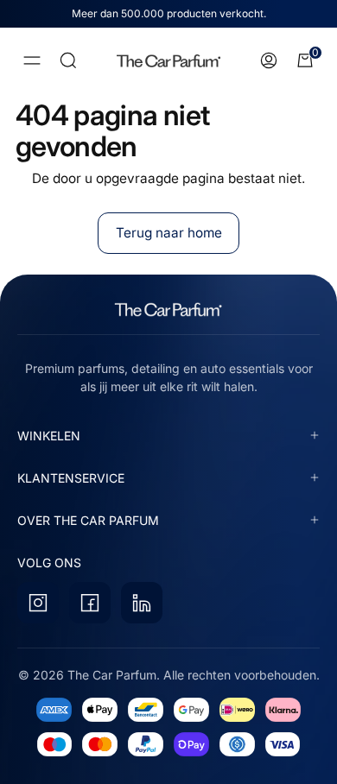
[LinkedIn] (141, 602)
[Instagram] (38, 602)
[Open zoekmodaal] (68, 60)
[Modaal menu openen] (32, 60)
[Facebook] (90, 602)
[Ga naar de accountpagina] (268, 60)
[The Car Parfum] (168, 60)
